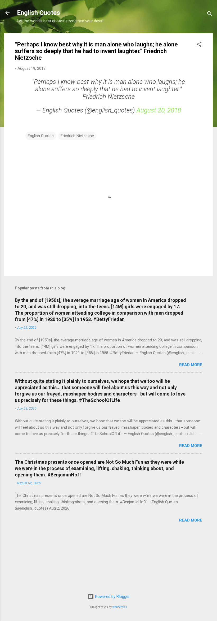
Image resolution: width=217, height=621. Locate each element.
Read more (190, 364)
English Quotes (38, 12)
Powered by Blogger (112, 596)
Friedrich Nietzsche (77, 135)
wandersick (119, 607)
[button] (199, 45)
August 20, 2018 (159, 110)
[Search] (209, 14)
